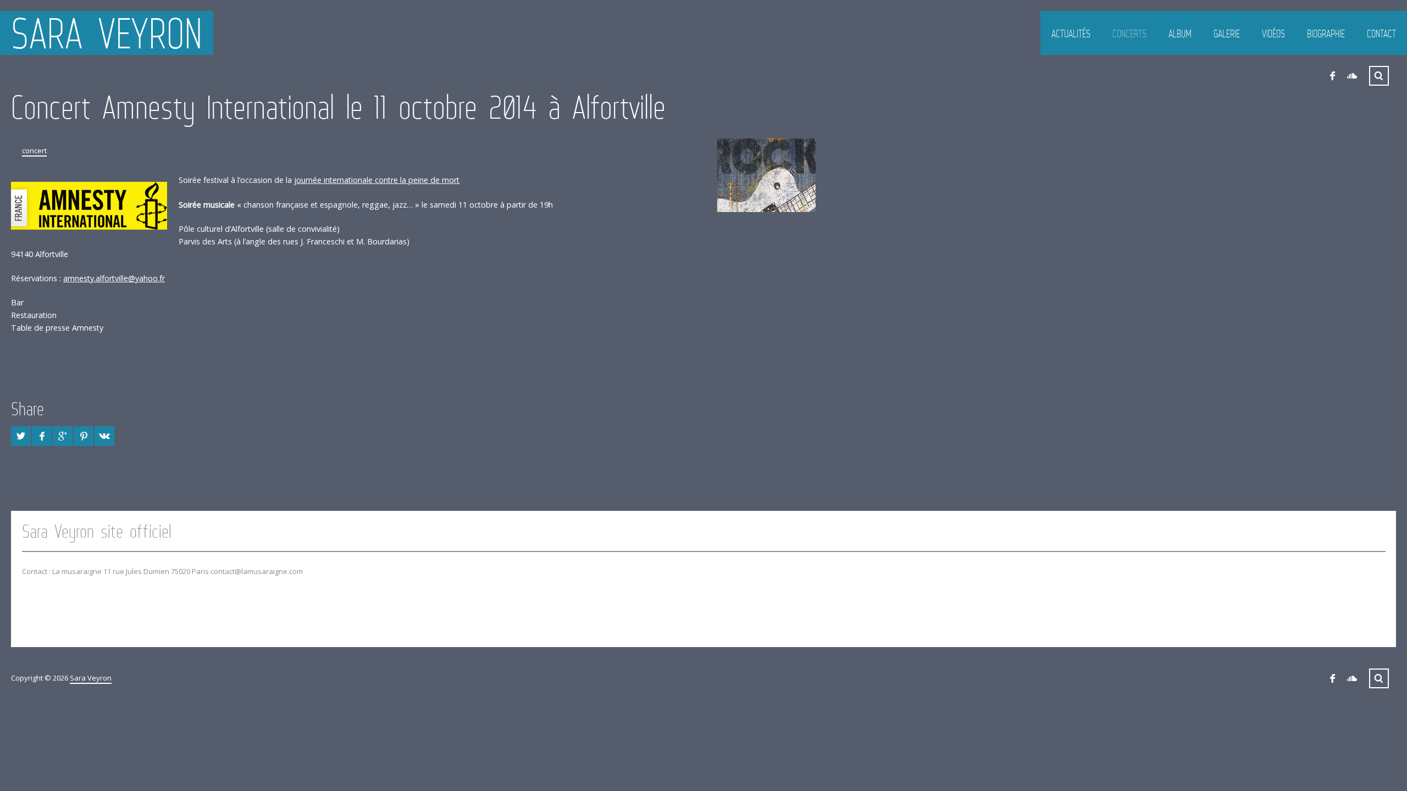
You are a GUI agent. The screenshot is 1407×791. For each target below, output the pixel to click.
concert (34, 150)
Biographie (1326, 33)
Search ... (1379, 76)
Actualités (1070, 33)
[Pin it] (83, 436)
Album (1180, 33)
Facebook (1332, 76)
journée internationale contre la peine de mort (376, 180)
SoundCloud (1352, 76)
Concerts (1129, 33)
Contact (1381, 33)
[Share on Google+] (63, 436)
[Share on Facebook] (42, 436)
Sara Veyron (106, 33)
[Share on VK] (104, 436)
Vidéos (1273, 33)
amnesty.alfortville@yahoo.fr (114, 278)
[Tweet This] (21, 436)
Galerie (1227, 33)
